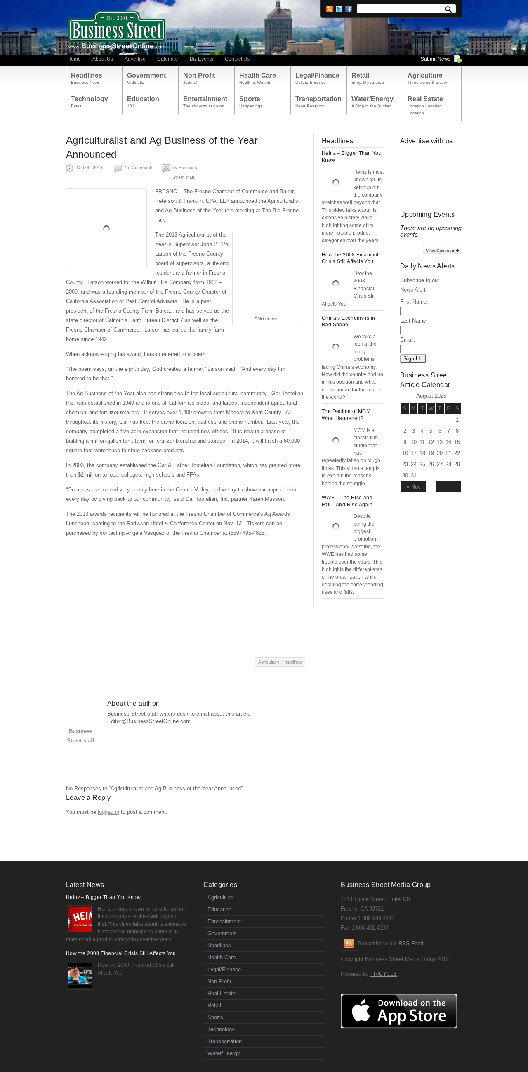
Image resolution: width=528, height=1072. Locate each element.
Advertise (135, 59)
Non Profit (219, 981)
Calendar (167, 59)
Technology (221, 1029)
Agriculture (269, 661)
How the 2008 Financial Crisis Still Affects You (121, 953)
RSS (329, 9)
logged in (108, 812)
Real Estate (221, 993)
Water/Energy (223, 1053)
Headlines (292, 661)
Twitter (339, 9)
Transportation (224, 1041)
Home (74, 59)
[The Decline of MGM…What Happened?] (336, 441)
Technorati (134, 756)
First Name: (414, 302)
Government (222, 933)
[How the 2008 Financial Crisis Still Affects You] (336, 284)
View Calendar (441, 250)
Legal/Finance (224, 969)
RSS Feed (410, 943)
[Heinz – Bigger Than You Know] (336, 182)
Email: (407, 340)
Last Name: (414, 321)
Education (219, 909)
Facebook (348, 9)
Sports (215, 1017)
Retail (214, 1005)
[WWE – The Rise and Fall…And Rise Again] (336, 526)
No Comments (139, 167)
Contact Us (237, 59)
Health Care (221, 957)
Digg (119, 756)
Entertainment (224, 921)
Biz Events (201, 59)
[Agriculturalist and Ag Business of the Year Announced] (106, 229)
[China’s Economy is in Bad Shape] (336, 347)
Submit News (435, 59)
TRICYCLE (383, 974)
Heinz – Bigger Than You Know (103, 897)
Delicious (150, 756)
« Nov (414, 487)
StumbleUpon (104, 756)
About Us (102, 59)
